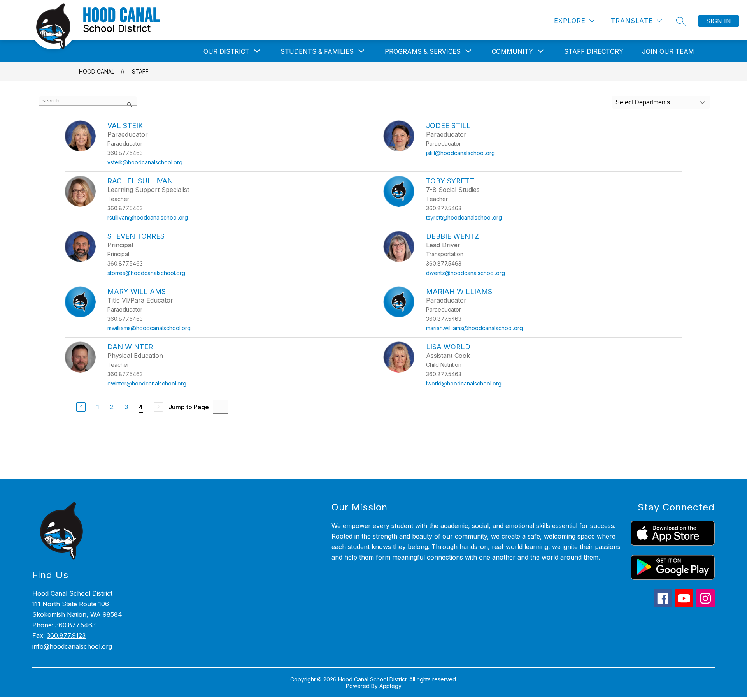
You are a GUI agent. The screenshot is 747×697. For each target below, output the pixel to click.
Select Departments (642, 102)
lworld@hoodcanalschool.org (464, 383)
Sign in (718, 21)
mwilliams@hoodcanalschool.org (149, 328)
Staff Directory (593, 51)
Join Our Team (668, 51)
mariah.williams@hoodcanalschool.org (474, 328)
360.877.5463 (75, 625)
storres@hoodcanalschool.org (146, 272)
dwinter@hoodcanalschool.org (146, 383)
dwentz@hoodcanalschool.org (465, 272)
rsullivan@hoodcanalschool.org (147, 217)
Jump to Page (188, 407)
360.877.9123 (66, 635)
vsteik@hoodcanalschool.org (144, 162)
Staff (140, 71)
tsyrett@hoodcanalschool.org (464, 217)
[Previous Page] (81, 407)
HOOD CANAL (96, 71)
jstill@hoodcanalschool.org (460, 153)
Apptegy (390, 686)
